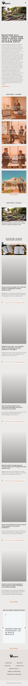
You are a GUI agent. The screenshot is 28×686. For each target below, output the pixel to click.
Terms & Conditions (14, 671)
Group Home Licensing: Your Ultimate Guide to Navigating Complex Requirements (14, 288)
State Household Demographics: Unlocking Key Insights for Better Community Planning (12, 585)
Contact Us (19, 666)
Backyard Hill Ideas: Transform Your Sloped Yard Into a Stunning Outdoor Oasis (13, 38)
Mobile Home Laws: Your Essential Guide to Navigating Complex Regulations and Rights (13, 348)
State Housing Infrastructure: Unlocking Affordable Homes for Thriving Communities (12, 407)
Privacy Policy (14, 668)
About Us (20, 663)
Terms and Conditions (14, 674)
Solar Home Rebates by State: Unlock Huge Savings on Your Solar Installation (14, 526)
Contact (8, 666)
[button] (25, 3)
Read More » (6, 86)
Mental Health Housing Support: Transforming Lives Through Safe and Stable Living (14, 466)
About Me (9, 663)
